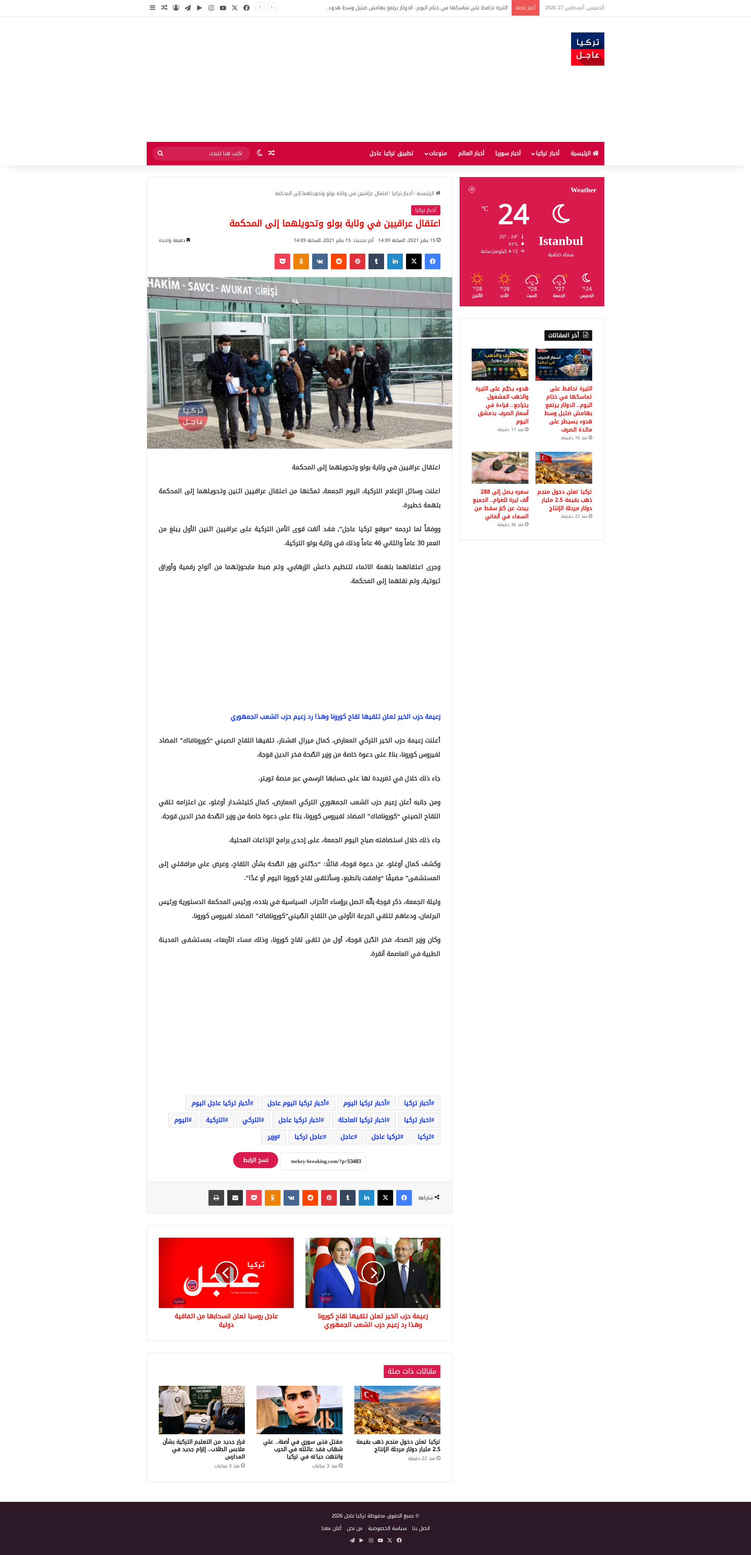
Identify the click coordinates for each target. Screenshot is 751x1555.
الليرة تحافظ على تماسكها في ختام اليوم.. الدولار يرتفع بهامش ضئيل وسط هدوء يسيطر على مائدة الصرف (390, 8)
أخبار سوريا (508, 153)
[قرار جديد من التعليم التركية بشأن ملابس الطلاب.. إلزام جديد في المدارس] (202, 1410)
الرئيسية (582, 153)
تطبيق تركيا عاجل (392, 153)
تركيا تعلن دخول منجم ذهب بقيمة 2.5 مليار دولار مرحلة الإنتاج (398, 1446)
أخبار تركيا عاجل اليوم (221, 1103)
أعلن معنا (331, 1528)
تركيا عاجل (386, 1137)
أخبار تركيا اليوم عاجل (297, 1103)
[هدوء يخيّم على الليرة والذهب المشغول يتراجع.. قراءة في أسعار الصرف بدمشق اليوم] (500, 365)
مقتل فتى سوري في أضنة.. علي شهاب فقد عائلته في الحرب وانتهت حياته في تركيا (303, 1449)
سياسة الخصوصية (387, 1528)
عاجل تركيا (309, 1137)
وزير (272, 1137)
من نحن (355, 1528)
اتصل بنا (421, 1528)
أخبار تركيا (547, 153)
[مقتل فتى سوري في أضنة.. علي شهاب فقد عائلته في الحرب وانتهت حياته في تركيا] (300, 1410)
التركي (252, 1120)
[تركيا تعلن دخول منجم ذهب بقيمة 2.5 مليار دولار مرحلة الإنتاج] (397, 1410)
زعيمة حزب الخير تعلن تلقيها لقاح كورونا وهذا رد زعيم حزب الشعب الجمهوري (335, 716)
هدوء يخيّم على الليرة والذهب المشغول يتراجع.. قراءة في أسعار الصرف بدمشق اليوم (502, 405)
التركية (215, 1120)
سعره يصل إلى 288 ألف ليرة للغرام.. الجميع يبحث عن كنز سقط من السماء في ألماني (500, 504)
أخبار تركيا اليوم (364, 1103)
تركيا (424, 1137)
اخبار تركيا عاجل (299, 1120)
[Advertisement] (297, 79)
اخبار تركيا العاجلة (362, 1120)
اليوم (181, 1120)
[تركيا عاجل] (587, 49)
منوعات (438, 153)
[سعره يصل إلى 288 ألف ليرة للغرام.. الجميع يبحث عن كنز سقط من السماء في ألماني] (500, 468)
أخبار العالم (471, 153)
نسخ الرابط (255, 1160)
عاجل (347, 1137)
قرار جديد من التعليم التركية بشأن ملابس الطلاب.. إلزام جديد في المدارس (204, 1449)
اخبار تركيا (417, 1120)
